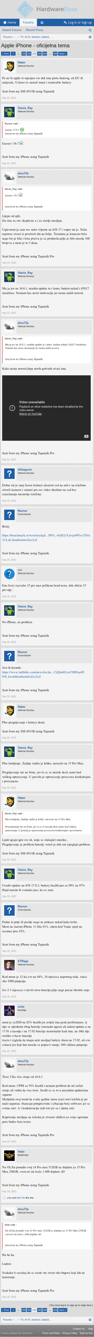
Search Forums (12, 30)
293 (40, 53)
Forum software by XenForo (17, 1333)
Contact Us (79, 1328)
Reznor (22, 510)
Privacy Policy (69, 1333)
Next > (62, 53)
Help (90, 1328)
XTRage (23, 961)
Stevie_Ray (25, 108)
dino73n (23, 173)
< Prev (5, 53)
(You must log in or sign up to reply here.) (71, 1305)
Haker (21, 62)
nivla (21, 1006)
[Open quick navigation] (90, 37)
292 (34, 53)
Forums (28, 22)
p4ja (9, 1197)
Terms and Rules (51, 1333)
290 (24, 53)
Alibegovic (25, 469)
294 (45, 53)
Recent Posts (34, 30)
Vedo (21, 1151)
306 (55, 53)
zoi (20, 570)
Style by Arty (86, 1333)
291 (29, 53)
